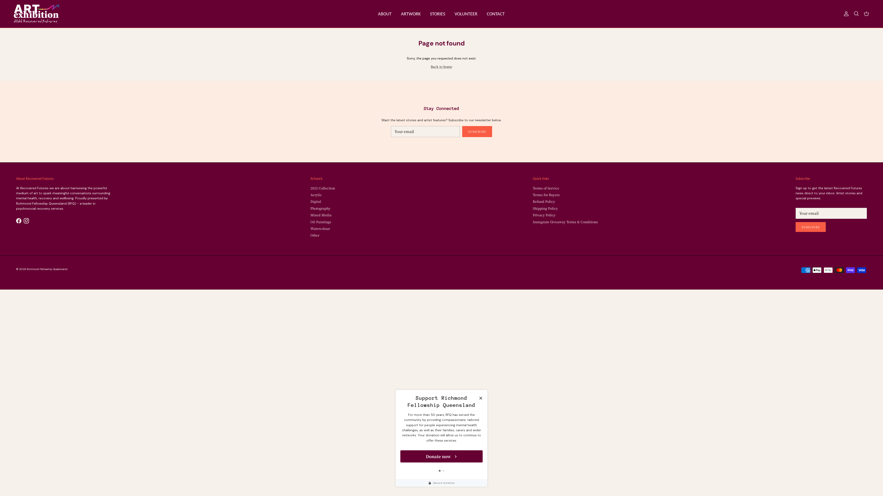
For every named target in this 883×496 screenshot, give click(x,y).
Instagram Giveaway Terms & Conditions (565, 222)
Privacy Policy (544, 215)
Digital (315, 201)
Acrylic (316, 194)
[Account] (845, 14)
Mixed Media (321, 215)
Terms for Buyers (546, 194)
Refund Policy (544, 201)
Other (314, 235)
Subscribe (477, 131)
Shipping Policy (545, 208)
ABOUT (385, 14)
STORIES (437, 14)
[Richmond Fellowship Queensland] (37, 14)
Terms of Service (546, 188)
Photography (320, 208)
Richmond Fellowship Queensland (47, 269)
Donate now (438, 456)
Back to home (441, 66)
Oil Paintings (320, 222)
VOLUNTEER (466, 14)
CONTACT (496, 14)
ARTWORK (411, 14)
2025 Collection (322, 188)
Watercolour (320, 228)
